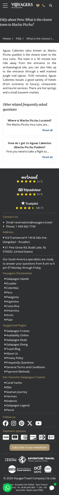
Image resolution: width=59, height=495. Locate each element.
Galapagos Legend (18, 405)
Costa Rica (12, 306)
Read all (47, 130)
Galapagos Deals (16, 340)
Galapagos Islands (17, 279)
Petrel (10, 410)
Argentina (12, 301)
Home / (8, 38)
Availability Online (17, 335)
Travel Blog (13, 349)
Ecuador (11, 283)
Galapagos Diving (17, 344)
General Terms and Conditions (25, 367)
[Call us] (43, 5)
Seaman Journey (16, 392)
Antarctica (12, 310)
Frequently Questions (20, 362)
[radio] (18, 181)
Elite (9, 387)
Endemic (11, 401)
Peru (9, 292)
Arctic (9, 315)
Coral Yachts (14, 383)
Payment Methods (18, 371)
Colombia (12, 288)
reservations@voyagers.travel (33, 222)
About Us (12, 353)
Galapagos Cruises (18, 331)
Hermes (11, 396)
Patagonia (12, 297)
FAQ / (20, 38)
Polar (9, 320)
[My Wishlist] (37, 5)
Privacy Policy (14, 358)
